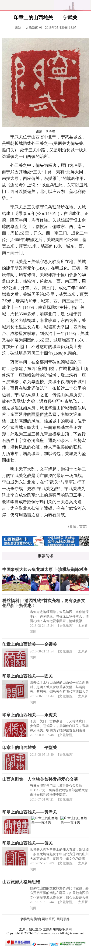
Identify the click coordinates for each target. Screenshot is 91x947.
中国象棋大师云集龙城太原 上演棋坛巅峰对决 (45, 569)
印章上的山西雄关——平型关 (29, 747)
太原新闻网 (33, 27)
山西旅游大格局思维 (21, 881)
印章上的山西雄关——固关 (27, 676)
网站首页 (48, 919)
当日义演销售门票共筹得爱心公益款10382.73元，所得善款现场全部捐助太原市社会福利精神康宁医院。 (59, 790)
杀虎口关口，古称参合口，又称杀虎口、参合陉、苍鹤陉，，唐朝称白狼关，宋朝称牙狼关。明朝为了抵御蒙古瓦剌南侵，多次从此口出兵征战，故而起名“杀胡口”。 (59, 730)
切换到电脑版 (30, 919)
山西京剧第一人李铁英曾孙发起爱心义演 (40, 779)
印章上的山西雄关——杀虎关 (29, 714)
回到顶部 (63, 919)
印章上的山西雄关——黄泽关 (29, 812)
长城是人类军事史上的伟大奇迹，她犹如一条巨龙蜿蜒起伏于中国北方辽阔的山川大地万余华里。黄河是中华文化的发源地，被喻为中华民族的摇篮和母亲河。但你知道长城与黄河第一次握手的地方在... (59, 858)
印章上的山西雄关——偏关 (27, 843)
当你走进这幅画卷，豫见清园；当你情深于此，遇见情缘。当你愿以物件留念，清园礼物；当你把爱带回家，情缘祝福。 (59, 616)
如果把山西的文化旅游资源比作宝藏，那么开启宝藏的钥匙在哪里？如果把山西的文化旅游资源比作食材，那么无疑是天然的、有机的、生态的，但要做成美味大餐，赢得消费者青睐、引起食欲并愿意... (59, 897)
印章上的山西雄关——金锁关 (29, 644)
